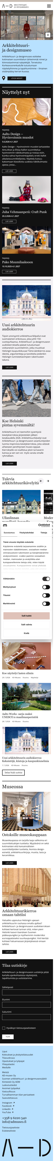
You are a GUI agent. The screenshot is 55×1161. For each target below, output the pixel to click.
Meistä (5, 1072)
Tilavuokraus (8, 1057)
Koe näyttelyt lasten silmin (18, 673)
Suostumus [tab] (9, 533)
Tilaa (8, 1037)
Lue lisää (9, 171)
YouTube (6, 1112)
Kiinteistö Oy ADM (11, 1081)
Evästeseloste (9, 1130)
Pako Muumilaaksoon (17, 262)
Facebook (7, 1105)
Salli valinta (26, 624)
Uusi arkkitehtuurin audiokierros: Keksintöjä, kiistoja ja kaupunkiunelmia (25, 759)
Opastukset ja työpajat (13, 1061)
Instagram (7, 1102)
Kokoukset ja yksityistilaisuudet (17, 1054)
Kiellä (26, 633)
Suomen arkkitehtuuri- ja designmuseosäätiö (24, 1078)
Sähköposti (7, 987)
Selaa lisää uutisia (13, 772)
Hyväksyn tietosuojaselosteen (21, 1028)
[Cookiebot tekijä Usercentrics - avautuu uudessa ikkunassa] (38, 525)
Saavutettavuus (9, 1097)
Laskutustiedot (9, 1085)
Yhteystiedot (8, 1064)
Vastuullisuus (8, 1091)
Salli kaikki (27, 616)
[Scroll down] (26, 36)
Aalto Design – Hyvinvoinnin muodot (18, 135)
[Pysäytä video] (48, 35)
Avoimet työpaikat (11, 1088)
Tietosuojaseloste (10, 1127)
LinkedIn (6, 1109)
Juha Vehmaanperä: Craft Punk (24, 212)
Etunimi (6, 999)
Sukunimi (6, 1012)
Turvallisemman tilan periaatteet (18, 1094)
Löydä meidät (16, 78)
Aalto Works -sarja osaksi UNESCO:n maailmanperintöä (20, 716)
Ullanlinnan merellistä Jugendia (16, 520)
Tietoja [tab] (44, 533)
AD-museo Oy (9, 1075)
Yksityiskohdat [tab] (26, 533)
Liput (4, 1051)
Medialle (6, 1067)
